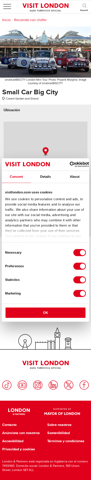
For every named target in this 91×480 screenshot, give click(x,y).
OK (45, 313)
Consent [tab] (16, 176)
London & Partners (19, 411)
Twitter (68, 385)
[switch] (79, 266)
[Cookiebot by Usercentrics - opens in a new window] (69, 164)
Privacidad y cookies (18, 449)
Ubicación (12, 110)
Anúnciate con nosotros (21, 433)
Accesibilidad (12, 441)
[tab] (12, 110)
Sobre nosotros (59, 425)
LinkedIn (53, 385)
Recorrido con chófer (30, 20)
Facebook (84, 385)
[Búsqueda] (84, 6)
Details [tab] (45, 176)
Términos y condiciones (65, 441)
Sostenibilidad (58, 433)
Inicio (6, 20)
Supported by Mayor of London (62, 411)
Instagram (37, 385)
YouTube (22, 385)
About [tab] (75, 176)
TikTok (6, 385)
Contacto (9, 425)
